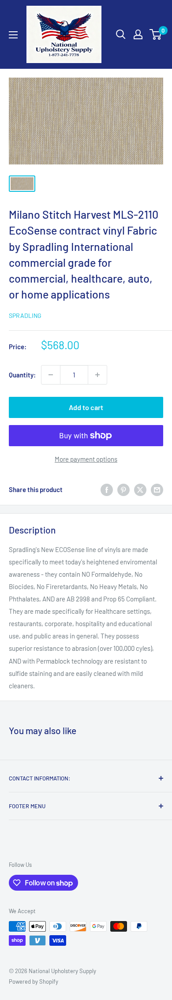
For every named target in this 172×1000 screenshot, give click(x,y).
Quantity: (22, 375)
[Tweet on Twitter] (140, 489)
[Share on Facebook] (107, 489)
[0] (155, 34)
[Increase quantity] (97, 375)
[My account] (138, 34)
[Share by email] (157, 489)
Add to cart (86, 407)
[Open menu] (13, 34)
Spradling (25, 315)
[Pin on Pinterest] (123, 489)
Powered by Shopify (33, 981)
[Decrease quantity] (50, 375)
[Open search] (121, 34)
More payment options (86, 459)
